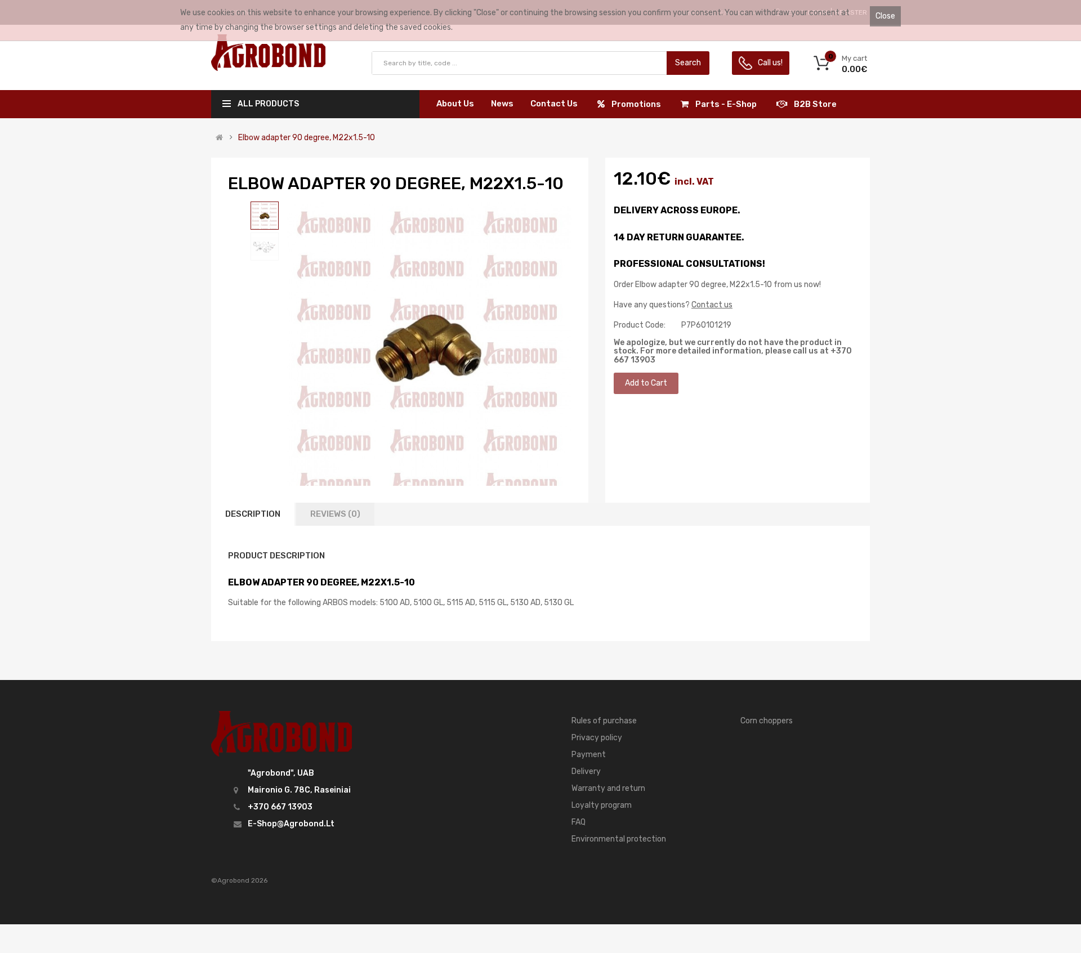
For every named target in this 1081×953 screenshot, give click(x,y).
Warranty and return (608, 788)
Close (885, 16)
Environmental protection (618, 839)
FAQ (578, 822)
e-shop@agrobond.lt (291, 824)
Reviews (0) (335, 514)
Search (688, 63)
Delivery (586, 771)
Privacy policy (596, 737)
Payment (588, 754)
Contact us (711, 305)
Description (252, 514)
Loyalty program (601, 805)
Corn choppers (766, 721)
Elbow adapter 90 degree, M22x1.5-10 (306, 138)
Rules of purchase (604, 721)
